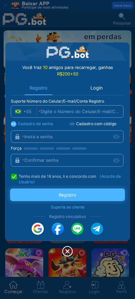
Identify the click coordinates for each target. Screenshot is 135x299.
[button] (37, 229)
